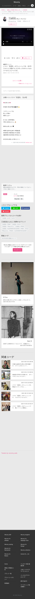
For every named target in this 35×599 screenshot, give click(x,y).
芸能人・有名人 (22, 5)
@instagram (24, 581)
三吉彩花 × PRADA (19, 226)
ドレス (15, 194)
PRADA (11, 230)
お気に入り (12, 24)
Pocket (6, 211)
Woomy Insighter (25, 534)
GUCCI (27, 228)
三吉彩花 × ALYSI (6, 218)
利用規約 (6, 583)
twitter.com (29, 142)
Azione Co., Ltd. (25, 554)
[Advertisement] (17, 164)
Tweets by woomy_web (9, 453)
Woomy (17, 2)
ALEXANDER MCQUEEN (20, 230)
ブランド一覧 (7, 573)
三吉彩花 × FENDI (6, 224)
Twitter (6, 208)
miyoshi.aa (13, 21)
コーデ (14, 5)
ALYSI (15, 196)
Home (6, 564)
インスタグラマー (6, 5)
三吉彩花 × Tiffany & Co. (8, 226)
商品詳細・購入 (18, 199)
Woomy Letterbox (25, 550)
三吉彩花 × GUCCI (16, 224)
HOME (3, 10)
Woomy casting (8, 544)
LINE (16, 208)
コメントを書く (17, 80)
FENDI (22, 228)
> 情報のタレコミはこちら (25, 83)
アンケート (17, 250)
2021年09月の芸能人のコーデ (9, 238)
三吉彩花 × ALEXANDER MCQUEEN (10, 228)
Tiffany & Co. (5, 230)
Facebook (26, 208)
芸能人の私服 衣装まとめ (13, 10)
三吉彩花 (24, 10)
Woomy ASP (7, 534)
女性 (20, 21)
